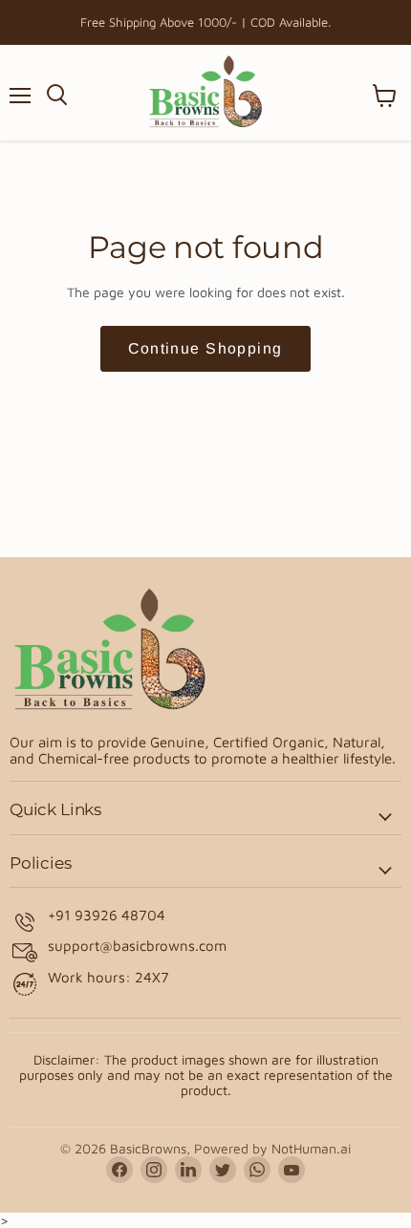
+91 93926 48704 (106, 915)
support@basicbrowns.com (137, 945)
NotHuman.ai (311, 1148)
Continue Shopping (205, 348)
